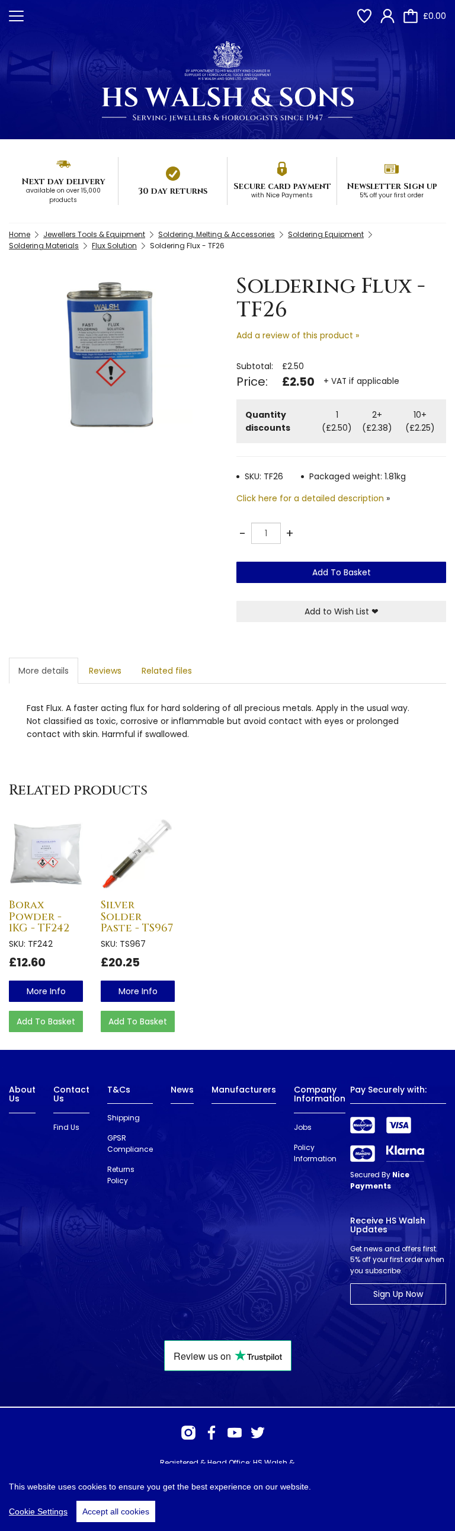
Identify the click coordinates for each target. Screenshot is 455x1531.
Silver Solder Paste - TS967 (137, 917)
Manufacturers (244, 1090)
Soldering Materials (44, 246)
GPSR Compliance (130, 1143)
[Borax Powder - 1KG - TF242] (46, 853)
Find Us (66, 1127)
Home (19, 234)
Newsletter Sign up (392, 186)
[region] (227, 1497)
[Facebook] (211, 1433)
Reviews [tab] (105, 671)
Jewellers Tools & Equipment (94, 234)
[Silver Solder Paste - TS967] (138, 853)
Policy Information (315, 1153)
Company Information (319, 1094)
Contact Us (71, 1094)
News (182, 1090)
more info (46, 991)
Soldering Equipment (326, 234)
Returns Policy (120, 1175)
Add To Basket (341, 572)
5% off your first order (392, 195)
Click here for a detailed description (310, 498)
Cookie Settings (38, 1511)
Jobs (303, 1127)
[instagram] (188, 1433)
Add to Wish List (342, 611)
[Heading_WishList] (364, 16)
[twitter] (258, 1433)
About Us (22, 1094)
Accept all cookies (115, 1511)
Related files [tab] (167, 671)
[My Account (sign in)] (387, 16)
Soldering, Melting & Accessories (216, 234)
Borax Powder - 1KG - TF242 (39, 917)
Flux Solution (114, 246)
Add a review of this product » (297, 335)
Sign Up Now (398, 1294)
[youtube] (235, 1433)
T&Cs (118, 1090)
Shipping (123, 1118)
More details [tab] (43, 671)
